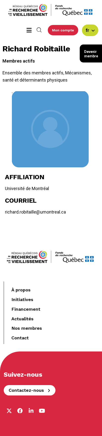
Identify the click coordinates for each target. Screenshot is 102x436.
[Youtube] (41, 410)
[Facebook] (20, 410)
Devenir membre (91, 54)
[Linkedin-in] (31, 410)
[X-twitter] (9, 410)
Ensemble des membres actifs (32, 72)
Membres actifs (18, 61)
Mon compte (63, 30)
